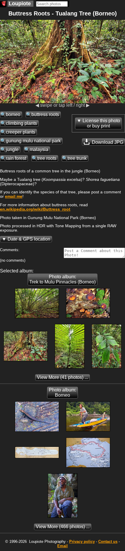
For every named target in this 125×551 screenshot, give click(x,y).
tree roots (46, 158)
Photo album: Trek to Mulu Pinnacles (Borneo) (62, 279)
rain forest (16, 158)
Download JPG (107, 142)
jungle (12, 149)
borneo (13, 114)
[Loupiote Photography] (3, 4)
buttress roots (45, 114)
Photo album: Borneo (62, 392)
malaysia (39, 149)
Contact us (107, 541)
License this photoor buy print (101, 123)
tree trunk (77, 158)
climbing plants (21, 123)
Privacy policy (82, 541)
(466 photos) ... (63, 526)
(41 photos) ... (62, 377)
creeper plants (20, 132)
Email (62, 546)
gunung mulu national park (33, 140)
